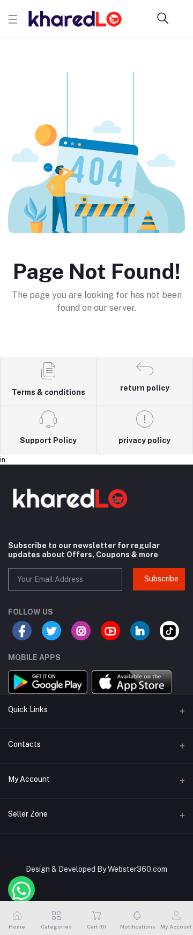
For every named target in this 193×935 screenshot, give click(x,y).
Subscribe (161, 578)
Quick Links (28, 709)
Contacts (24, 744)
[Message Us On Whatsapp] (21, 889)
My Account (29, 779)
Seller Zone (28, 814)
